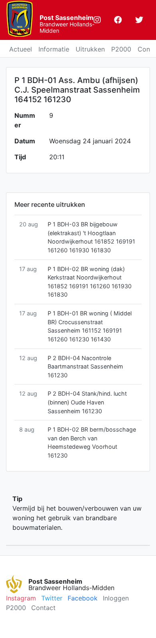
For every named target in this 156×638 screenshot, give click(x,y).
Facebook (83, 598)
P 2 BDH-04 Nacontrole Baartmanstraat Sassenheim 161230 (85, 366)
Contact (43, 608)
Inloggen (116, 598)
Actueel (20, 49)
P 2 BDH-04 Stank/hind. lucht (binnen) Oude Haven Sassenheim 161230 (87, 402)
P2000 (121, 49)
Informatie (53, 49)
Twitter (51, 598)
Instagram (21, 598)
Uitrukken (90, 49)
